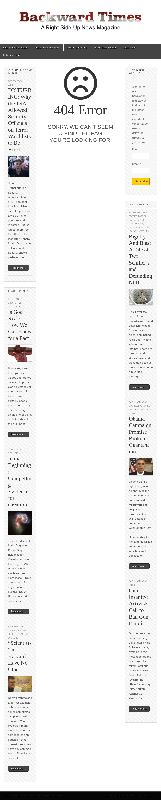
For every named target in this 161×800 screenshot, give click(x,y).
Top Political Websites (105, 47)
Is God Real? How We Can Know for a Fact (20, 325)
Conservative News (77, 47)
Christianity (129, 47)
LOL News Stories (12, 54)
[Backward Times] (80, 19)
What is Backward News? (47, 47)
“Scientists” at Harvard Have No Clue (20, 656)
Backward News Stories (15, 47)
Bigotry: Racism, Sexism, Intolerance (138, 220)
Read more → (18, 267)
